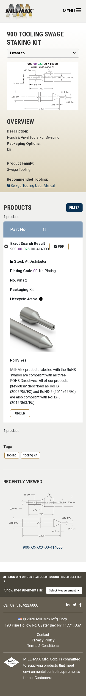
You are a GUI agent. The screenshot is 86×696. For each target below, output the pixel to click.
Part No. (18, 229)
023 (26, 249)
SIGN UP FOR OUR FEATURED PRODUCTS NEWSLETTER (44, 577)
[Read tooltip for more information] (41, 299)
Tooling (12, 455)
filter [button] (74, 207)
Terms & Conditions (43, 646)
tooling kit (30, 455)
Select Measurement (63, 590)
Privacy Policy (43, 640)
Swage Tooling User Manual (32, 185)
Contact (43, 634)
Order (20, 413)
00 (20, 249)
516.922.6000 (27, 605)
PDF (60, 246)
